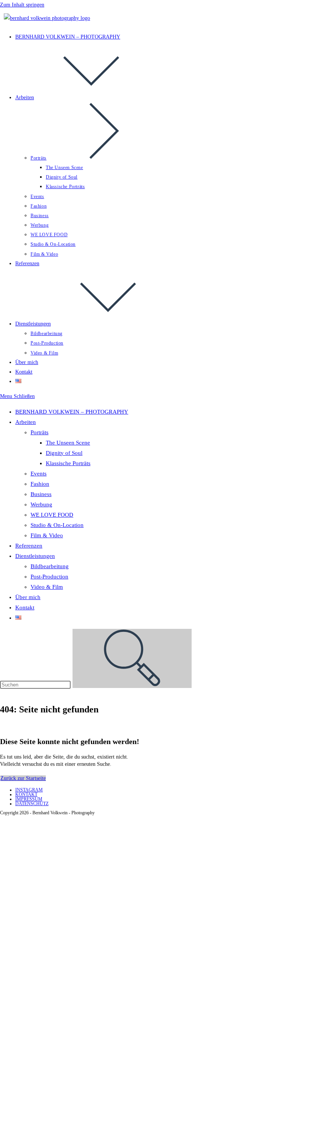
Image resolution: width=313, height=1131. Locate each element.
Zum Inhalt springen (22, 5)
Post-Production (49, 577)
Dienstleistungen (35, 556)
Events (39, 473)
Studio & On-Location (57, 525)
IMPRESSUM (28, 799)
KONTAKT (26, 794)
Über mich (27, 597)
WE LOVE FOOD (52, 515)
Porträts (39, 432)
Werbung (41, 504)
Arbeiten (25, 422)
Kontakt (24, 607)
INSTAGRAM (29, 790)
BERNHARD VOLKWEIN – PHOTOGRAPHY (71, 412)
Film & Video (47, 535)
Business (41, 494)
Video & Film (47, 587)
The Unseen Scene (68, 443)
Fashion (40, 484)
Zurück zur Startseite (23, 778)
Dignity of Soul (64, 453)
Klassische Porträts (68, 463)
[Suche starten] (132, 658)
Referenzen (28, 546)
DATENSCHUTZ (31, 803)
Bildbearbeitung (50, 566)
